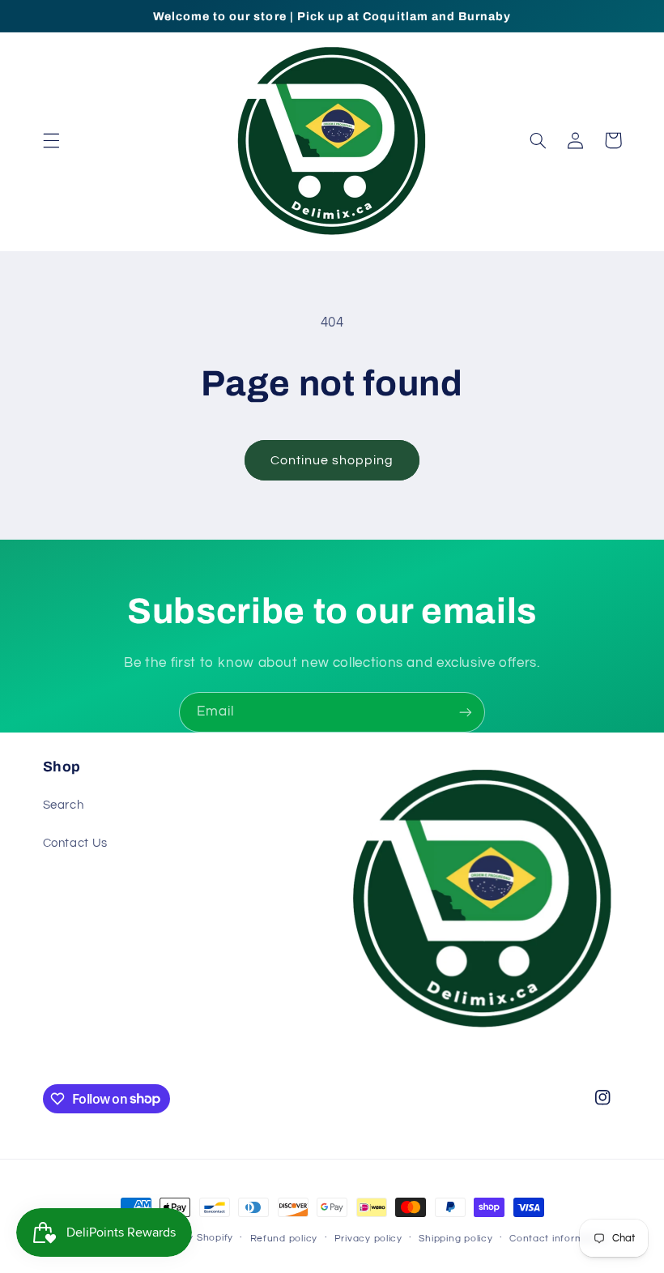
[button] (51, 140)
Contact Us (75, 843)
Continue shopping (332, 460)
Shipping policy (455, 1238)
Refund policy (284, 1238)
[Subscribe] (465, 712)
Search (63, 805)
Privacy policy (368, 1238)
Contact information (558, 1238)
